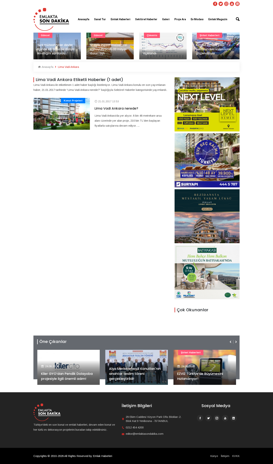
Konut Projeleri (73, 100)
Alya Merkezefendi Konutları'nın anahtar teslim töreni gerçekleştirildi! (135, 373)
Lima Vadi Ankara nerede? (116, 108)
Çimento (152, 35)
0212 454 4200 (135, 427)
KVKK (236, 456)
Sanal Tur (100, 19)
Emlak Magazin (217, 19)
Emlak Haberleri (120, 19)
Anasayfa (83, 19)
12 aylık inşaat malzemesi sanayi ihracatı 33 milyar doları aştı (108, 49)
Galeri (166, 19)
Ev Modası (197, 19)
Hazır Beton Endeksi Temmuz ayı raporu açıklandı (157, 49)
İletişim (225, 456)
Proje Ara (180, 19)
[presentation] (231, 342)
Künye (214, 456)
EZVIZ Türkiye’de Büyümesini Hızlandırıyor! (200, 376)
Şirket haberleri (209, 35)
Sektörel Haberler (146, 19)
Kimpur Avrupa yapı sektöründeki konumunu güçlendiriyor (213, 49)
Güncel (45, 35)
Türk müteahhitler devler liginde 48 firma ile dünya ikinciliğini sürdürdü (55, 49)
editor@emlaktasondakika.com (144, 433)
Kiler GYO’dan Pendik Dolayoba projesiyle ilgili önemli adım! (67, 376)
